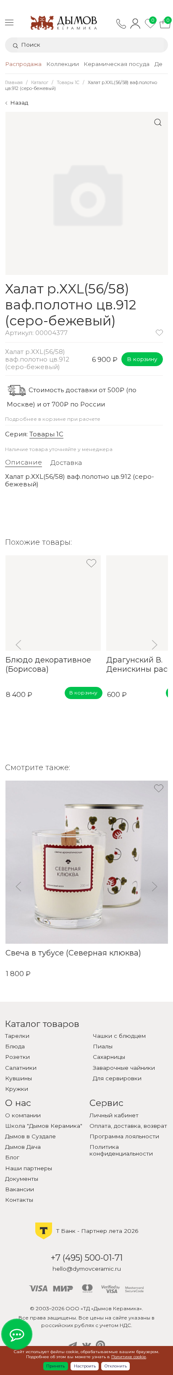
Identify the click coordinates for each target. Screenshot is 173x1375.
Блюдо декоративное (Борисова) (48, 664)
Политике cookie (128, 1356)
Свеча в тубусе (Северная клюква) (73, 953)
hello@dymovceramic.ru (86, 1268)
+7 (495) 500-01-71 (87, 1257)
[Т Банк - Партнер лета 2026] (86, 1238)
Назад (19, 102)
